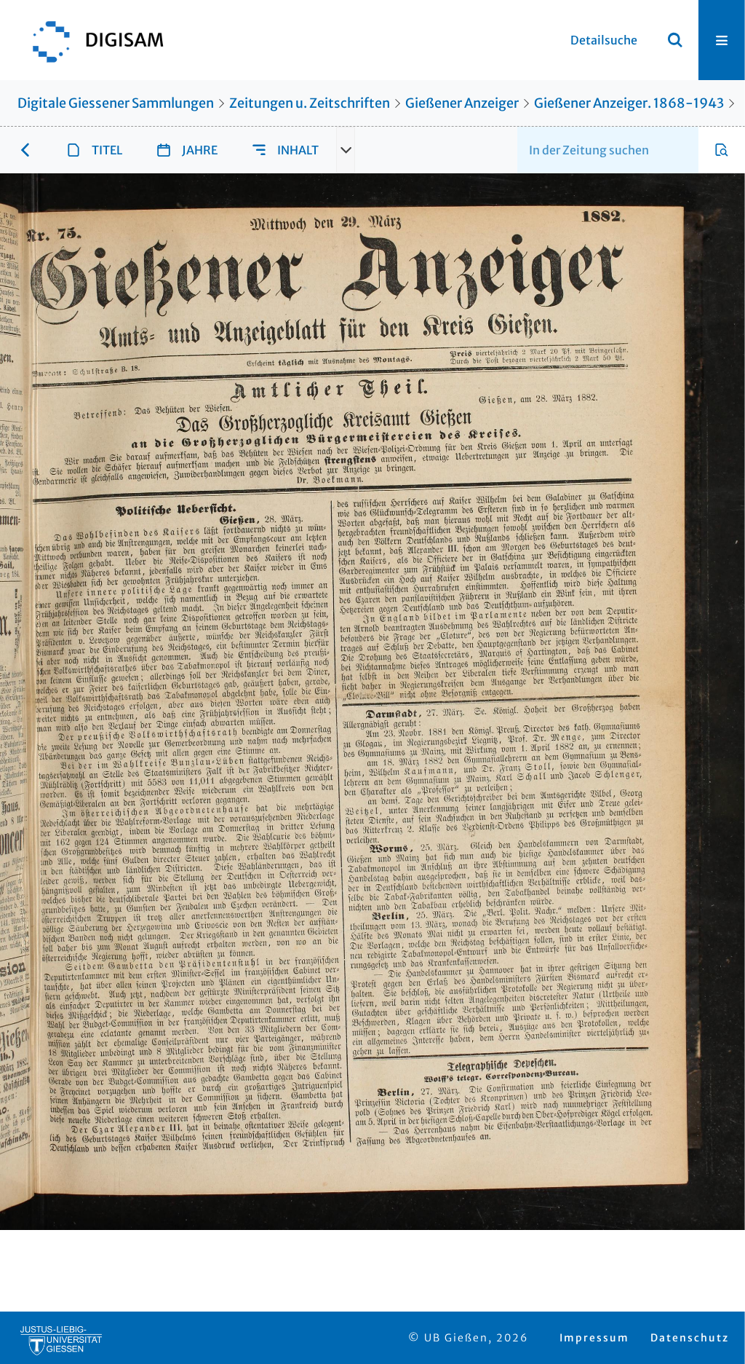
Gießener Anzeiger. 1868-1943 (629, 103)
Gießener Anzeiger (462, 103)
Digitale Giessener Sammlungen (115, 103)
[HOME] (91, 40)
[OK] (675, 40)
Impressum (594, 1337)
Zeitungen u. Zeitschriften (309, 103)
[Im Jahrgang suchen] (721, 150)
